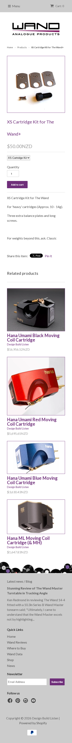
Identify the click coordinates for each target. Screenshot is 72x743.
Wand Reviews (17, 642)
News (11, 666)
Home (11, 636)
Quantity (13, 167)
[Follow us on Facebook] (11, 701)
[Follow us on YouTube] (34, 701)
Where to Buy (16, 648)
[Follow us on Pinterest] (18, 701)
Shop (10, 660)
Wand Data (14, 654)
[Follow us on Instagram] (26, 701)
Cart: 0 (59, 6)
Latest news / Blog (19, 581)
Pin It (48, 256)
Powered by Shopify (33, 723)
